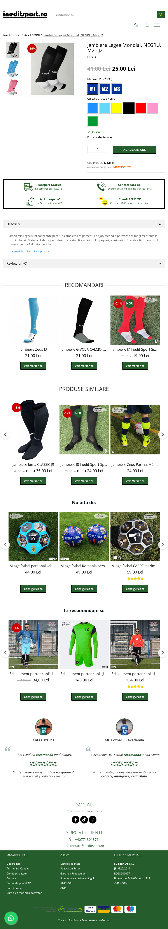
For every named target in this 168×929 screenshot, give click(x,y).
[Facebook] (75, 819)
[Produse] (157, 26)
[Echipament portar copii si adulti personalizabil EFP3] (33, 644)
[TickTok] (84, 819)
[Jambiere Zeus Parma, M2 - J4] (135, 429)
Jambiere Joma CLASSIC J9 (33, 464)
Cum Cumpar (15, 888)
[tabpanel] (52, 69)
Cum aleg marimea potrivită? (24, 893)
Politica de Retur (70, 868)
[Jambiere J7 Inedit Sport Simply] (135, 320)
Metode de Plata (70, 864)
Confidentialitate (17, 873)
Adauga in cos (134, 150)
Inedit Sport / (13, 35)
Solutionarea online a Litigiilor (78, 878)
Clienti (64, 855)
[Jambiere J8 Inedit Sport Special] (84, 429)
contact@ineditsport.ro (86, 845)
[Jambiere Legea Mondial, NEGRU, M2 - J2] (52, 69)
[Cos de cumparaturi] (147, 24)
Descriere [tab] (14, 224)
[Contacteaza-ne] (136, 24)
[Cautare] (161, 14)
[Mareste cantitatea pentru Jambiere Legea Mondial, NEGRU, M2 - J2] (105, 149)
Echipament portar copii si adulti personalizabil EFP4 (136, 673)
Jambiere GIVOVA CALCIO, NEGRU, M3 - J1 (85, 349)
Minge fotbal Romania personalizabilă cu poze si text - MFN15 (85, 565)
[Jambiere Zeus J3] (33, 320)
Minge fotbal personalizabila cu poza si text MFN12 (34, 565)
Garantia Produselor (72, 873)
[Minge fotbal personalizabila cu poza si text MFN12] (33, 536)
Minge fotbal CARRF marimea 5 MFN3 (136, 565)
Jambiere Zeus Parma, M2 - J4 (135, 464)
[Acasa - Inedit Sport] (25, 14)
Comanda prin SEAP (19, 883)
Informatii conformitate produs (29, 251)
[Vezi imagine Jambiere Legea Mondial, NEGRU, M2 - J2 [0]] (13, 50)
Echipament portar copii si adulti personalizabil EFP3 (34, 673)
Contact (11, 878)
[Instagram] (92, 819)
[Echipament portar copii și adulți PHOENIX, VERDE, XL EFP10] (84, 644)
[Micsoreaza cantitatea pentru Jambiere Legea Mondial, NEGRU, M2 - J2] (90, 149)
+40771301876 (86, 839)
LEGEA (91, 57)
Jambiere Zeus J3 (33, 349)
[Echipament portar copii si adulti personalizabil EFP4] (135, 644)
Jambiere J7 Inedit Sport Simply (136, 349)
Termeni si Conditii (18, 868)
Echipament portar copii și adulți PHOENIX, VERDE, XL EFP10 (85, 673)
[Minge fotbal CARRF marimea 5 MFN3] (135, 536)
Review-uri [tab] (17, 263)
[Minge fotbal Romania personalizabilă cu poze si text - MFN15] (84, 536)
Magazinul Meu (17, 855)
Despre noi (13, 864)
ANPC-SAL (66, 883)
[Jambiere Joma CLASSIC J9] (33, 430)
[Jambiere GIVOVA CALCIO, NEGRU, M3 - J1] (84, 320)
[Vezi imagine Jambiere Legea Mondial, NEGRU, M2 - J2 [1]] (13, 69)
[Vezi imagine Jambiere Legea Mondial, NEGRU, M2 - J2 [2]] (13, 87)
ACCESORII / (33, 35)
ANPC (63, 888)
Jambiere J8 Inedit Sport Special (85, 464)
